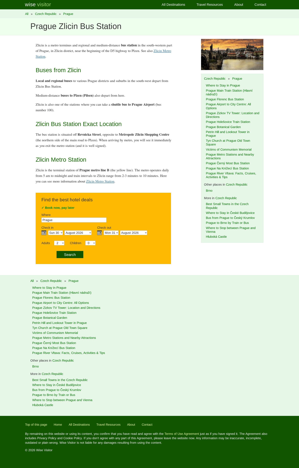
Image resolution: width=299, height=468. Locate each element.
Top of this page (36, 424)
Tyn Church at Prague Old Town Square (59, 328)
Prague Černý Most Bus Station (228, 163)
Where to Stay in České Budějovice (230, 213)
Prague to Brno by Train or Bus (227, 223)
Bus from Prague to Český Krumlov (230, 218)
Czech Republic (46, 14)
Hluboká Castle (216, 236)
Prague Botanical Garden (223, 127)
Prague (68, 14)
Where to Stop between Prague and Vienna (62, 400)
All (26, 14)
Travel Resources (210, 5)
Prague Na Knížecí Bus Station (227, 168)
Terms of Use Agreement (181, 433)
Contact (260, 5)
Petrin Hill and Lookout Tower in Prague (59, 323)
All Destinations (173, 5)
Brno (209, 190)
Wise (38, 4)
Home (58, 424)
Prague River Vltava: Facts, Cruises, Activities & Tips (68, 353)
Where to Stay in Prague (223, 85)
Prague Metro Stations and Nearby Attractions (64, 337)
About (238, 5)
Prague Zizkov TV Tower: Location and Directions (66, 307)
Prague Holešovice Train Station (228, 122)
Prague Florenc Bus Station (225, 99)
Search (70, 255)
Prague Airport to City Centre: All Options (60, 302)
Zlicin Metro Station (100, 181)
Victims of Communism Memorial (229, 149)
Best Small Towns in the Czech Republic (60, 380)
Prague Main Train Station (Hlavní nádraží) (61, 292)
